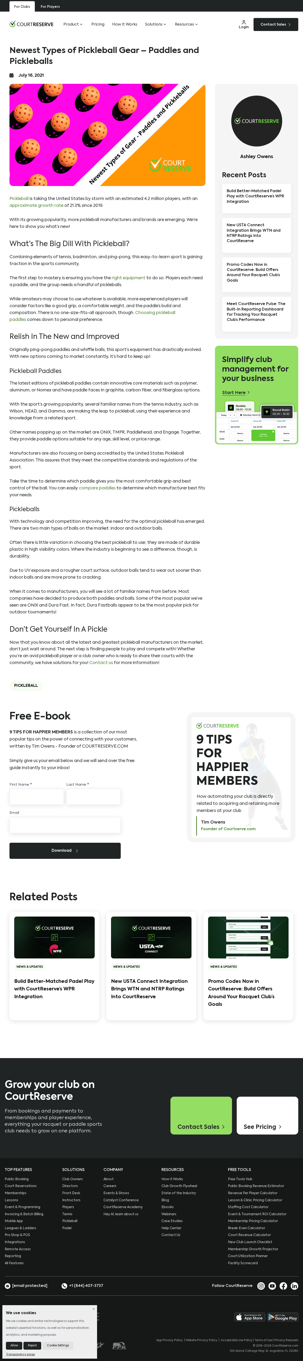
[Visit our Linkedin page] (294, 1286)
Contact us (101, 663)
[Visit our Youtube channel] (272, 1286)
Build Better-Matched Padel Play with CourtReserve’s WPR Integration (54, 989)
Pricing (97, 25)
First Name (20, 784)
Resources (184, 25)
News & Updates (30, 967)
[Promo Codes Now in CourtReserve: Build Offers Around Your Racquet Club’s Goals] (248, 937)
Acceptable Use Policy (236, 1340)
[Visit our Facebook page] (283, 1286)
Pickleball (19, 199)
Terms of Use (263, 1340)
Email (14, 813)
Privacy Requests (286, 1340)
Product (71, 25)
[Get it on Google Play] (282, 1317)
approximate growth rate (36, 206)
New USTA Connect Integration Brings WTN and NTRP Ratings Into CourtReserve (149, 989)
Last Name (77, 784)
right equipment (128, 278)
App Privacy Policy (169, 1340)
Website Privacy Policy (201, 1340)
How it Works (124, 25)
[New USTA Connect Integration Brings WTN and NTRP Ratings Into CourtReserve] (151, 937)
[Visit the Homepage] (31, 24)
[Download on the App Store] (249, 1317)
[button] (244, 24)
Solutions (153, 25)
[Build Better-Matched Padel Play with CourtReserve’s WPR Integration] (54, 937)
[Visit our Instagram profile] (261, 1286)
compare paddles (97, 488)
